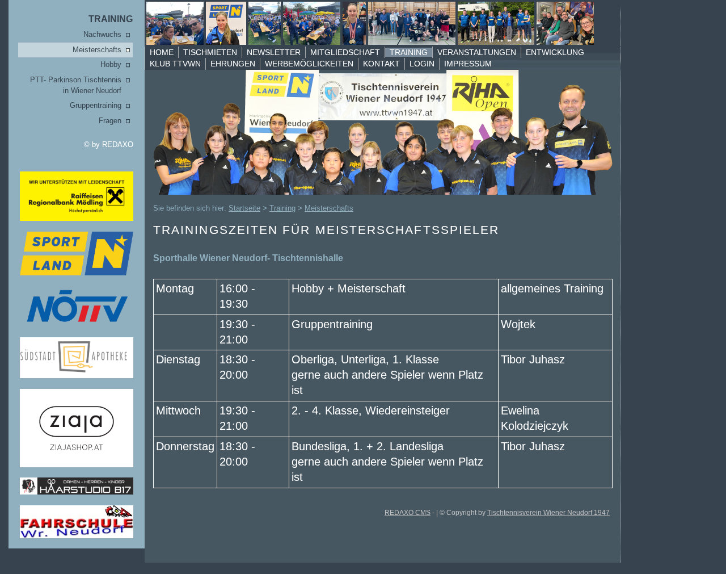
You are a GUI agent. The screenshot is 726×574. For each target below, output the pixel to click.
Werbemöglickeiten (309, 63)
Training (110, 19)
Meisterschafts (97, 49)
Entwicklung (555, 52)
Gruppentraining (95, 105)
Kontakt (381, 63)
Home (162, 52)
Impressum (468, 63)
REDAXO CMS (407, 513)
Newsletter (274, 52)
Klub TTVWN (175, 63)
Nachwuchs (102, 34)
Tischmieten (210, 52)
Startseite (244, 208)
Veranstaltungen (476, 52)
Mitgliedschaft (345, 52)
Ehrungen (232, 63)
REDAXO (117, 144)
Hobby (110, 64)
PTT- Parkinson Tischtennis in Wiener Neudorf (75, 85)
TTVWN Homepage (368, 23)
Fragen (110, 120)
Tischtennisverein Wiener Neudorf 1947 (548, 513)
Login (422, 63)
